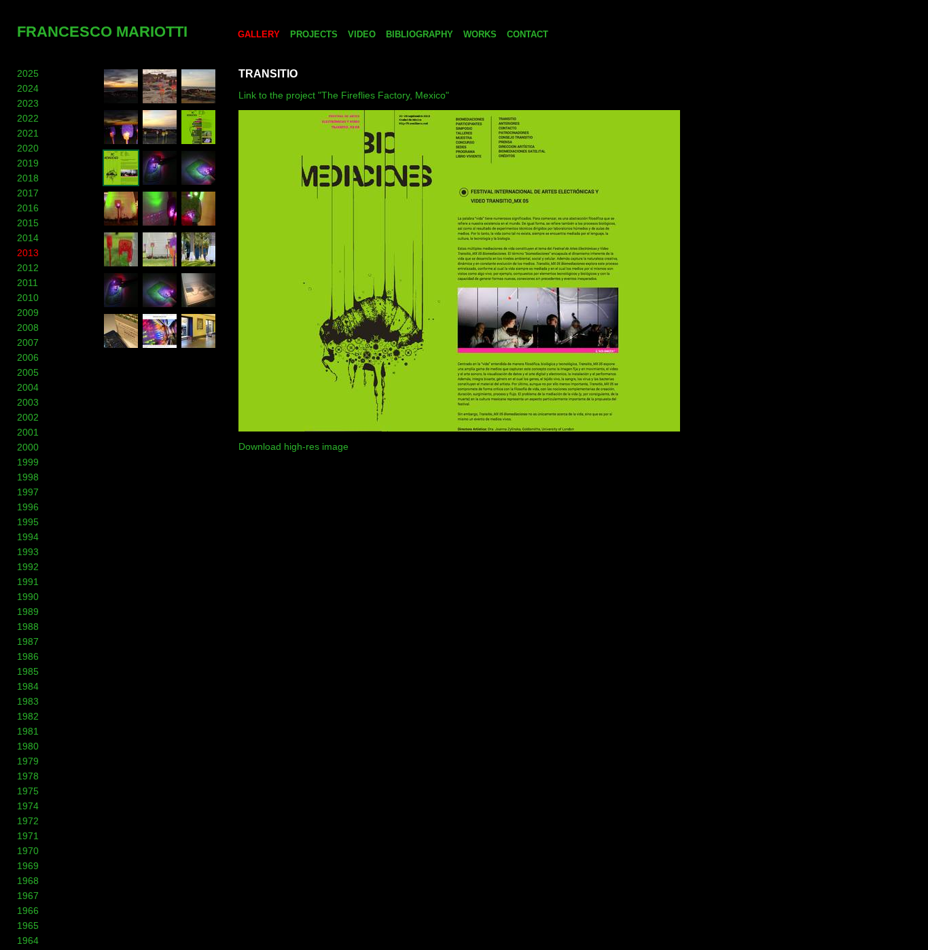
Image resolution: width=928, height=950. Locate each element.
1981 (28, 731)
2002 (28, 417)
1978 (28, 776)
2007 (28, 342)
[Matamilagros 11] (121, 264)
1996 (28, 507)
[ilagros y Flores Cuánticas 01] (198, 264)
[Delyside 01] (121, 345)
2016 (28, 208)
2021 (28, 133)
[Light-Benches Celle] (198, 345)
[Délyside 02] (198, 305)
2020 (28, 148)
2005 (28, 372)
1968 (28, 880)
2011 (27, 282)
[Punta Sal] (159, 142)
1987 (28, 641)
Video (362, 34)
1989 (28, 611)
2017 (28, 193)
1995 (28, 521)
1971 (28, 835)
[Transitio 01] (121, 182)
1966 (28, 910)
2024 (28, 88)
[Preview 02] (159, 101)
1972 (28, 820)
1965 (28, 925)
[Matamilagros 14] (121, 223)
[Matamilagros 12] (198, 223)
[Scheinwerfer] (159, 345)
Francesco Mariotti (102, 31)
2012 (28, 267)
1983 (28, 701)
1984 (28, 686)
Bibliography (419, 34)
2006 (28, 357)
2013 (28, 252)
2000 (28, 447)
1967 (28, 895)
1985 (28, 671)
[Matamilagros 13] (159, 223)
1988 (28, 626)
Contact (527, 34)
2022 (28, 118)
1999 (28, 462)
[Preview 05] (121, 101)
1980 (28, 746)
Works (480, 34)
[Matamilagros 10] (159, 264)
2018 (28, 178)
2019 (28, 163)
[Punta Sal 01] (121, 142)
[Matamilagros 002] (159, 182)
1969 (28, 865)
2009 (28, 312)
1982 (28, 716)
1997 (28, 492)
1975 (28, 791)
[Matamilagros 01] (198, 182)
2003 (28, 402)
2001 (28, 432)
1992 (28, 566)
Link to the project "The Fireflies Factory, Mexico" (343, 95)
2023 (28, 103)
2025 (28, 73)
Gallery (259, 34)
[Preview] (198, 101)
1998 (28, 477)
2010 (28, 297)
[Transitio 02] (198, 142)
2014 (28, 237)
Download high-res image (293, 446)
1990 (28, 596)
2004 (28, 387)
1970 (28, 850)
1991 (28, 581)
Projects (314, 34)
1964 (28, 940)
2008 (28, 327)
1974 (28, 806)
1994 (28, 536)
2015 (28, 222)
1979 (28, 761)
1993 (28, 551)
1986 (28, 656)
